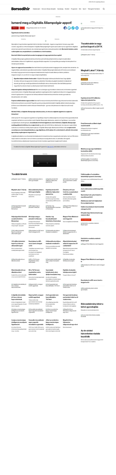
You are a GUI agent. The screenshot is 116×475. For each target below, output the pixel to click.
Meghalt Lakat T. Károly (18, 190)
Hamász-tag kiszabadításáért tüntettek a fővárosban (53, 219)
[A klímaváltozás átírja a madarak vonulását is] (53, 234)
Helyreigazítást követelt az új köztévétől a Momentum (19, 219)
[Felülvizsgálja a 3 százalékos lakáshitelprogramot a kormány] (93, 165)
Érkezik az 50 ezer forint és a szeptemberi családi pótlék (70, 192)
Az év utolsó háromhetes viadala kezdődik (90, 334)
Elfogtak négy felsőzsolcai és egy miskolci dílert (92, 214)
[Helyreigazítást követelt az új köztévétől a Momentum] (19, 209)
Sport (84, 9)
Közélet (67, 9)
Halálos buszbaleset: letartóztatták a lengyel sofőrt (92, 208)
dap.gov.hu (50, 146)
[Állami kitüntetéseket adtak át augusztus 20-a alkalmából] (71, 234)
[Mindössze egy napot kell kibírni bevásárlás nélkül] (93, 139)
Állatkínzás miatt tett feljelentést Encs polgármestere (91, 202)
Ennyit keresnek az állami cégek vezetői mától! (91, 124)
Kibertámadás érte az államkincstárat (18, 271)
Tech (22, 27)
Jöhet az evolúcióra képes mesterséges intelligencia (52, 322)
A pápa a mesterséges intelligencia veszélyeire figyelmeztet (19, 322)
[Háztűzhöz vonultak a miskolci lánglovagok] (93, 229)
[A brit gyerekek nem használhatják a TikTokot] (53, 288)
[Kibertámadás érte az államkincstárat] (19, 263)
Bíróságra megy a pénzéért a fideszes (35, 218)
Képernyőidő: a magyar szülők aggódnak (36, 296)
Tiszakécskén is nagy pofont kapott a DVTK (91, 45)
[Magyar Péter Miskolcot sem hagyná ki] (71, 209)
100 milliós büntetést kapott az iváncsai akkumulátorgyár (18, 243)
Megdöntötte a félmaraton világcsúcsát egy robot (70, 322)
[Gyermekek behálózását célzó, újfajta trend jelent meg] (53, 263)
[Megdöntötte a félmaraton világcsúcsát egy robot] (71, 313)
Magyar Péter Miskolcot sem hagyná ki (70, 218)
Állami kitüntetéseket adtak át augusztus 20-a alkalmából (70, 243)
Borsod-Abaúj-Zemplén (49, 9)
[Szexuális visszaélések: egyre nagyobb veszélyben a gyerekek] (36, 313)
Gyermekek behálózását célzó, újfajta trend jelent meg (53, 272)
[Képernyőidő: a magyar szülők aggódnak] (36, 288)
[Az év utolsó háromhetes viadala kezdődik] (93, 321)
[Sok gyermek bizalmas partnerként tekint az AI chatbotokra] (71, 288)
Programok (74, 9)
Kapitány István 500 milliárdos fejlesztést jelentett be (52, 192)
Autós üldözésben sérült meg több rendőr (92, 190)
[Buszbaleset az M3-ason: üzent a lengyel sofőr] (36, 234)
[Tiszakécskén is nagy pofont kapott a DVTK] (93, 34)
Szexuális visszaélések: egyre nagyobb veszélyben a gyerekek (36, 322)
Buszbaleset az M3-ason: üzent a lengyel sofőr (35, 243)
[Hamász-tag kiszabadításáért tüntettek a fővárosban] (53, 209)
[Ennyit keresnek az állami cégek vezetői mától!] (93, 114)
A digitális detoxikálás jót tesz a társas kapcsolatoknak (18, 297)
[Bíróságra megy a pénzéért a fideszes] (36, 209)
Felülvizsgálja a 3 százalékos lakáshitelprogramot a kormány (91, 175)
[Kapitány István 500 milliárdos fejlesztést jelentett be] (53, 182)
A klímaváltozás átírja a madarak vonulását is (53, 242)
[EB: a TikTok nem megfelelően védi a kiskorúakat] (36, 263)
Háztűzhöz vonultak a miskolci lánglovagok (90, 239)
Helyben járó (36, 9)
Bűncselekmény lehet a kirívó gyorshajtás (36, 191)
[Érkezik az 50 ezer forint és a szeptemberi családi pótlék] (71, 182)
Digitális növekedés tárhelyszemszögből (69, 271)
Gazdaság (60, 9)
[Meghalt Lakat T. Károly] (19, 182)
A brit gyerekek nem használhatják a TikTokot (52, 297)
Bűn (80, 9)
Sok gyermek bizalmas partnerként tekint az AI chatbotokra (70, 297)
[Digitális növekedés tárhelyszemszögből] (71, 263)
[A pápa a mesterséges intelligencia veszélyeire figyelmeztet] (19, 313)
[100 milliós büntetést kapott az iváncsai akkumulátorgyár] (19, 234)
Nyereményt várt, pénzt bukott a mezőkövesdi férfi (91, 196)
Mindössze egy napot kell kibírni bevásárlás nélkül (91, 150)
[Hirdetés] (57, 40)
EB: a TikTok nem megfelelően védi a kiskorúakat (35, 272)
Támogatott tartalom (94, 9)
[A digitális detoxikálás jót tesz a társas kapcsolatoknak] (19, 288)
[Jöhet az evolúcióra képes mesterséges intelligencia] (53, 313)
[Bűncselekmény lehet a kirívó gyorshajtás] (36, 182)
